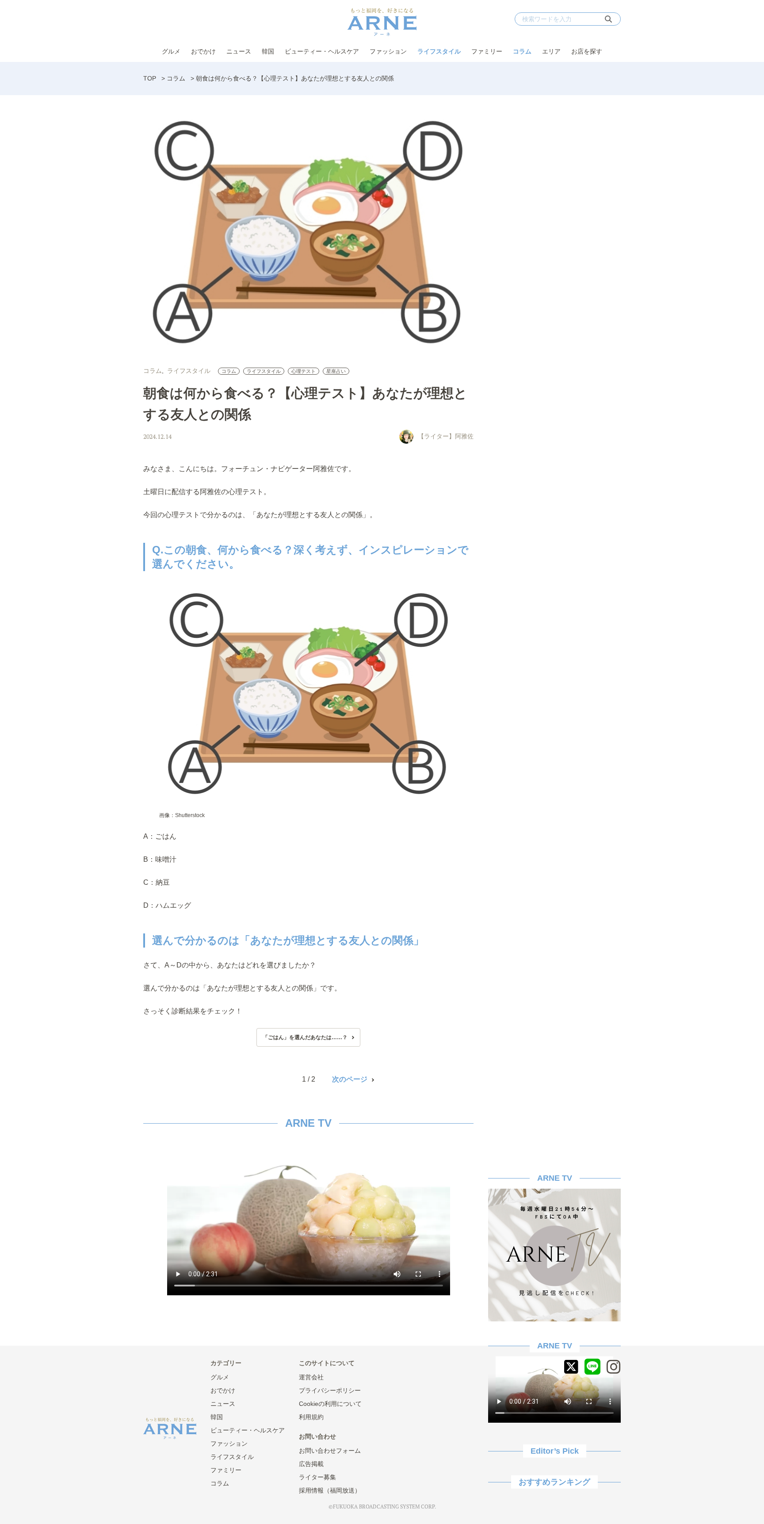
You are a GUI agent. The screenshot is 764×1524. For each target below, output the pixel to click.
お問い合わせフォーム (330, 1450)
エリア (551, 51)
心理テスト (303, 371)
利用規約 (311, 1416)
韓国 (268, 51)
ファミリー (486, 51)
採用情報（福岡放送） (330, 1490)
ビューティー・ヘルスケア (322, 51)
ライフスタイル (439, 51)
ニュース (238, 51)
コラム (522, 51)
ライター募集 (317, 1477)
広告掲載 (311, 1463)
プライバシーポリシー (330, 1390)
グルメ (171, 51)
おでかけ (203, 51)
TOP (149, 78)
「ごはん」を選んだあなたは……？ (305, 1037)
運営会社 (311, 1377)
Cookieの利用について (330, 1403)
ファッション (388, 51)
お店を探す (586, 51)
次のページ (349, 1079)
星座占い (336, 371)
